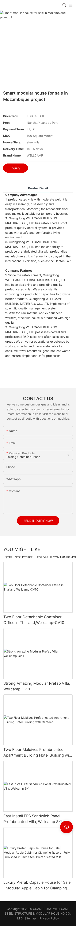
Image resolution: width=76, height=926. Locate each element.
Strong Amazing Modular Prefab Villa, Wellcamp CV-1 (36, 686)
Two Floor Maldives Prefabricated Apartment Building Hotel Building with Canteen (38, 752)
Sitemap (30, 918)
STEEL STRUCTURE (19, 557)
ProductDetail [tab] (38, 188)
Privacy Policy (49, 918)
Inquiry (15, 168)
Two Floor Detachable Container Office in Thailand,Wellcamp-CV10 (33, 620)
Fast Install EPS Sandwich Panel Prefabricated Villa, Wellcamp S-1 (32, 819)
